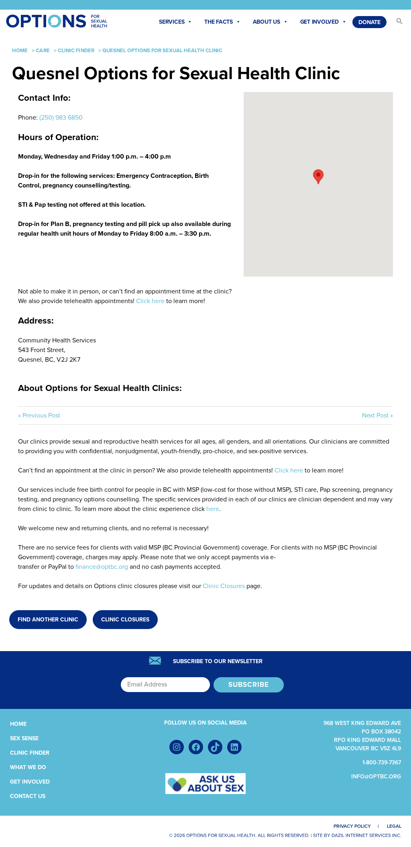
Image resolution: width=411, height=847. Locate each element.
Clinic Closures (224, 586)
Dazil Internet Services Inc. (366, 835)
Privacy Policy (352, 826)
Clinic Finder (76, 50)
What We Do (28, 767)
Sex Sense (24, 738)
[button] (396, 23)
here (212, 509)
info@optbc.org (376, 776)
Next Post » (377, 415)
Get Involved (319, 21)
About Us (266, 21)
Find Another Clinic (48, 619)
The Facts (218, 21)
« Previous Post (39, 415)
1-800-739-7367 (381, 762)
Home (20, 50)
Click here (150, 301)
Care (42, 50)
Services (171, 21)
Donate (369, 22)
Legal (394, 826)
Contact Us (27, 796)
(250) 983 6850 (61, 118)
